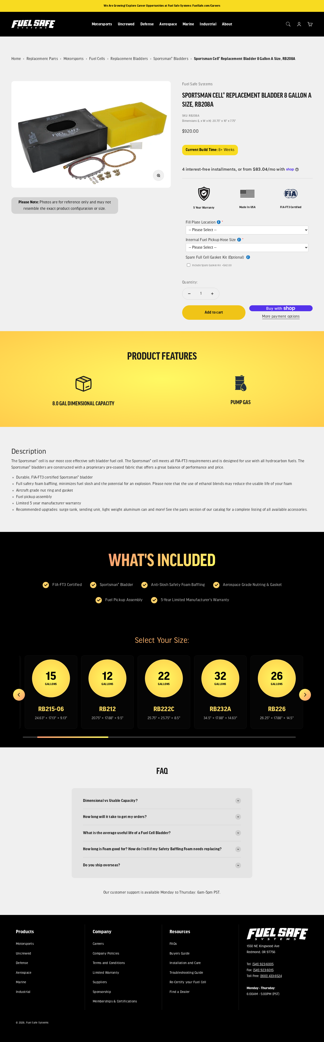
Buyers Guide (180, 953)
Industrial (208, 24)
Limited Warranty (106, 972)
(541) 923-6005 (262, 964)
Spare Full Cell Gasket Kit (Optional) (215, 258)
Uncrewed (126, 24)
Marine (188, 24)
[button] (19, 695)
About (227, 24)
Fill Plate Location (201, 222)
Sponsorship (102, 992)
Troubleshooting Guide (186, 972)
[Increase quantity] (212, 293)
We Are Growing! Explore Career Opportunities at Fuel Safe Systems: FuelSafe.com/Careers (162, 5)
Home (16, 59)
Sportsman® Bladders (170, 59)
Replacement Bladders (129, 59)
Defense (147, 24)
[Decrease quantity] (189, 293)
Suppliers (100, 982)
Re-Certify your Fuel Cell (188, 982)
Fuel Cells (97, 59)
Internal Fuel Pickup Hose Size (211, 240)
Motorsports (102, 24)
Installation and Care (185, 963)
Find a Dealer (180, 992)
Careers (98, 944)
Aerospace (168, 24)
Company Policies (106, 953)
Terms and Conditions (109, 963)
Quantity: (190, 282)
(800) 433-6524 (271, 976)
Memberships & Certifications (115, 1001)
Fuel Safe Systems (197, 84)
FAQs (173, 944)
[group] (51, 692)
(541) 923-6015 (263, 970)
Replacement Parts (42, 59)
